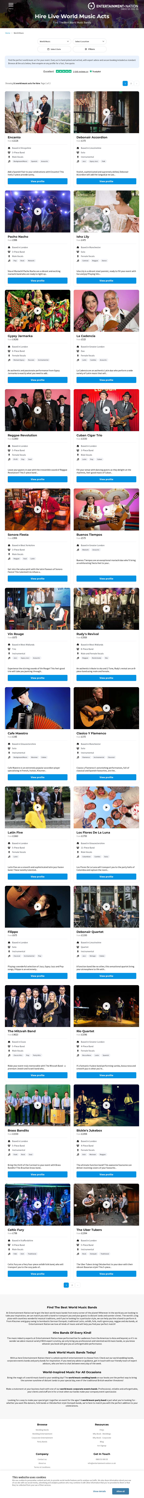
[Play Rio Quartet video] (106, 1006)
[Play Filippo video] (37, 906)
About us (42, 1463)
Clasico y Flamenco (91, 733)
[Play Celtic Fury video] (37, 1204)
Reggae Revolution (22, 435)
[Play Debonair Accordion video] (106, 112)
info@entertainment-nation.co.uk (102, 1463)
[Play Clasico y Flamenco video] (106, 708)
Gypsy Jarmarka (20, 336)
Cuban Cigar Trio (89, 435)
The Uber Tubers (89, 1230)
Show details (99, 1491)
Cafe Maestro (18, 733)
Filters (91, 49)
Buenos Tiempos (89, 534)
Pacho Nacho (18, 236)
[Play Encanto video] (37, 112)
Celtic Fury (16, 1230)
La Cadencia (85, 336)
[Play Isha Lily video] (106, 211)
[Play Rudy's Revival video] (106, 608)
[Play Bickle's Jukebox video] (106, 1105)
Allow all (121, 1491)
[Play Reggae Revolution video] (37, 410)
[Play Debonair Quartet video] (106, 906)
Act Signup (101, 1445)
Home (7, 33)
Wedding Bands (42, 1430)
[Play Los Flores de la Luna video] (106, 807)
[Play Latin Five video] (37, 807)
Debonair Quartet (90, 932)
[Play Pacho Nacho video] (37, 211)
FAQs (102, 1430)
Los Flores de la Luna (93, 832)
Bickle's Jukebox (89, 1130)
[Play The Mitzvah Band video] (37, 1006)
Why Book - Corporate (102, 1437)
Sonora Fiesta (18, 534)
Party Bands (42, 1441)
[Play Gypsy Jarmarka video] (37, 310)
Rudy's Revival (87, 634)
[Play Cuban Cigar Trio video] (106, 410)
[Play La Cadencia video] (106, 310)
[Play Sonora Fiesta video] (37, 509)
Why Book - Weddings (102, 1433)
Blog (102, 1441)
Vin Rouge (16, 634)
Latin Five (15, 832)
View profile (37, 181)
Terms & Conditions (42, 1467)
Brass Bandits (18, 1130)
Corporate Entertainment (42, 1437)
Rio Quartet (85, 1031)
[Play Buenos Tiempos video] (106, 509)
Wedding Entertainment (42, 1433)
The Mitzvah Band (22, 1031)
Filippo (13, 932)
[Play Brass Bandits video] (37, 1105)
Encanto (14, 137)
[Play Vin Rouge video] (37, 608)
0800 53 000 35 (102, 1459)
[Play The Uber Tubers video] (106, 1204)
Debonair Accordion (91, 137)
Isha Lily (82, 236)
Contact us (42, 1459)
